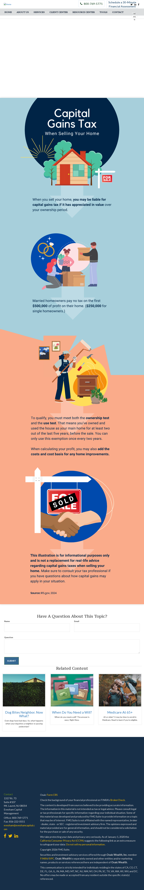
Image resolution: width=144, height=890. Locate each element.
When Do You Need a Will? (72, 712)
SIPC (51, 858)
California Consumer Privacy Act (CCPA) (62, 840)
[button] (22, 12)
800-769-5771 (93, 3)
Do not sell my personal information (85, 844)
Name (7, 621)
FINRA (44, 858)
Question (8, 637)
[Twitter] (131, 4)
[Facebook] (138, 4)
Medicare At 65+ (120, 712)
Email (76, 621)
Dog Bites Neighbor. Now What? (24, 714)
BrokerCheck (117, 800)
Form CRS (52, 794)
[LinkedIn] (135, 4)
